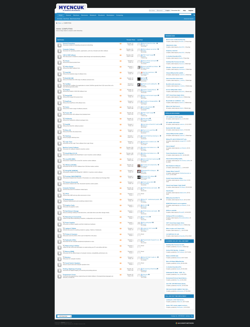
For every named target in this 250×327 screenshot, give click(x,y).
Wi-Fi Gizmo (146, 217)
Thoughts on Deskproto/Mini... (151, 101)
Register (191, 10)
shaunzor (181, 63)
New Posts (66, 18)
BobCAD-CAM (69, 78)
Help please (146, 118)
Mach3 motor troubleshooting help (175, 39)
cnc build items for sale (172, 234)
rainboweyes (180, 291)
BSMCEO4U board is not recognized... (176, 203)
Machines (76, 15)
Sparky (181, 58)
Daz (181, 119)
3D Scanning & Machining (150, 269)
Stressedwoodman (184, 218)
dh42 (181, 155)
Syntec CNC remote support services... (177, 305)
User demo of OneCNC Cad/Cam (151, 124)
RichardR (181, 212)
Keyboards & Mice (70, 240)
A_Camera (182, 80)
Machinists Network (184, 323)
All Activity (59, 18)
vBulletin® (63, 322)
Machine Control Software (71, 147)
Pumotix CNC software (149, 176)
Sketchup (68, 136)
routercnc (182, 75)
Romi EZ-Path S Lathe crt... (150, 257)
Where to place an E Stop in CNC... (175, 228)
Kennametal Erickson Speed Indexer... (176, 278)
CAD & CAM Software (69, 55)
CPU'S (67, 193)
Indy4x (181, 108)
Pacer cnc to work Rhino (149, 130)
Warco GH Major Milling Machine (175, 261)
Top (192, 316)
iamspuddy (182, 236)
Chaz (178, 274)
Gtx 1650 (145, 205)
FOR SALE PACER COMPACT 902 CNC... (177, 289)
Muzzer (181, 97)
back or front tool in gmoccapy (151, 159)
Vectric (67, 107)
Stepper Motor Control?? (173, 171)
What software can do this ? (150, 49)
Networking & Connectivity (73, 217)
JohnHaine (182, 69)
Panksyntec (180, 307)
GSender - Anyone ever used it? (175, 67)
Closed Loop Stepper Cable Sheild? (176, 185)
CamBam (68, 84)
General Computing (69, 43)
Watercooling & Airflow (72, 245)
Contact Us (174, 316)
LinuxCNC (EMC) (70, 159)
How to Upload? (170, 146)
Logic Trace (68, 141)
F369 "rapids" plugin (148, 55)
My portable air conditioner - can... (175, 100)
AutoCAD (68, 72)
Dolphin (67, 89)
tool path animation (148, 107)
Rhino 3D (68, 130)
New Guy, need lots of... (149, 72)
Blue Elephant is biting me (173, 165)
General (68, 15)
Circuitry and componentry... (150, 165)
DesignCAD (68, 95)
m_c (181, 167)
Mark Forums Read (75, 18)
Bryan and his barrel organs (150, 95)
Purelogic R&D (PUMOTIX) (73, 176)
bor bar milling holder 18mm (174, 89)
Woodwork (101, 15)
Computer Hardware (69, 188)
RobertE (179, 285)
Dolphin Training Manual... (150, 89)
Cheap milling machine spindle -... (175, 73)
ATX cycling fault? (147, 222)
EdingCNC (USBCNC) (71, 170)
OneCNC (67, 124)
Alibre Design (69, 66)
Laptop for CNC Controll (149, 228)
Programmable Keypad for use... (151, 240)
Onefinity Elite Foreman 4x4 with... (175, 62)
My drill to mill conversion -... (174, 84)
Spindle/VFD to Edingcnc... (150, 170)
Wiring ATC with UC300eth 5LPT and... (176, 139)
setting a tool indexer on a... (150, 147)
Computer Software (69, 49)
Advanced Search (188, 18)
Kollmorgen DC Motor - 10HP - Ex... (175, 272)
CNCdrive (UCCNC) (70, 165)
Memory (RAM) (69, 251)
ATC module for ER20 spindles (174, 117)
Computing (119, 15)
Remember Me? (175, 10)
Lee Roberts (183, 148)
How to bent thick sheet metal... (174, 78)
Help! (144, 78)
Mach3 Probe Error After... (149, 43)
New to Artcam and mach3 (150, 61)
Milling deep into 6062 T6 (173, 198)
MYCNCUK (181, 316)
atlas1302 (181, 47)
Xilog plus (145, 274)
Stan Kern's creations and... (150, 141)
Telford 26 (179, 301)
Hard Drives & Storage (72, 211)
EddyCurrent (183, 192)
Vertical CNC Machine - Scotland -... (176, 250)
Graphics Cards (70, 205)
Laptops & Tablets (70, 228)
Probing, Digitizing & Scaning (72, 269)
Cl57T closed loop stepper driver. (175, 95)
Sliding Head (183, 180)
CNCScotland (180, 252)
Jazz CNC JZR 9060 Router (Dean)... (176, 283)
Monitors (68, 257)
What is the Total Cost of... (173, 106)
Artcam (67, 61)
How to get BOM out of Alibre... (151, 66)
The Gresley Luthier (185, 160)
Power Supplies (70, 222)
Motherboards (69, 199)
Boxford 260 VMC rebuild (173, 128)
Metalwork (93, 15)
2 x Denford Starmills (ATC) (173, 56)
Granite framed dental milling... (174, 178)
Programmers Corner (69, 274)
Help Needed (169, 191)
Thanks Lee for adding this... (150, 84)
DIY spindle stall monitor (173, 122)
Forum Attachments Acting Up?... (175, 153)
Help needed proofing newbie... (174, 158)
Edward (179, 257)
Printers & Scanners (71, 234)
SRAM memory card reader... (150, 188)
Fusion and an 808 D (148, 182)
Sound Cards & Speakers (72, 263)
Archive (188, 316)
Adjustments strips (171, 45)
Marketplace (110, 15)
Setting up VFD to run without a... (175, 216)
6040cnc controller (171, 210)
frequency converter (172, 50)
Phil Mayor (182, 187)
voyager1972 (183, 141)
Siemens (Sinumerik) (71, 182)
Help (184, 10)
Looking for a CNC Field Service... (175, 300)
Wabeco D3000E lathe (172, 256)
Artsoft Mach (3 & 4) (71, 153)
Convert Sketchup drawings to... (151, 136)
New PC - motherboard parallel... (151, 199)
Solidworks (68, 118)
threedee (181, 41)
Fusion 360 (68, 113)
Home (60, 15)
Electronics (84, 15)
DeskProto (68, 101)
